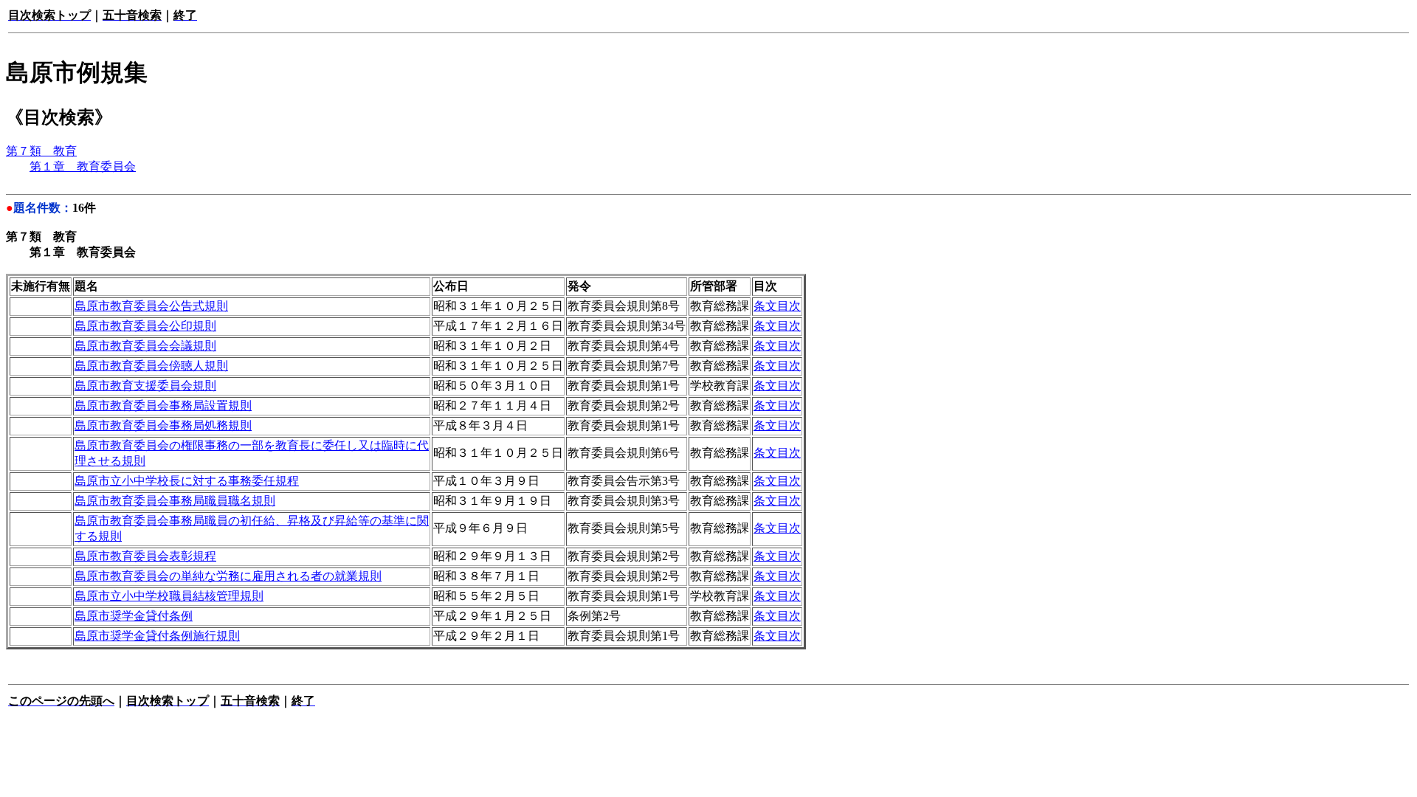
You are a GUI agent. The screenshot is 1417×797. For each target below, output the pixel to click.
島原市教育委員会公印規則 (145, 326)
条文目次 (777, 306)
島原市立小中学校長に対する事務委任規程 (187, 481)
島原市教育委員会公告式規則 (151, 306)
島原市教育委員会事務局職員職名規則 (175, 500)
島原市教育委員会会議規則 (145, 345)
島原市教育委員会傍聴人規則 (151, 365)
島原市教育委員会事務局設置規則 (163, 405)
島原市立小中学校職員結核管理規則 (169, 596)
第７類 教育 (41, 151)
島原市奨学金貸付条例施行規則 (157, 635)
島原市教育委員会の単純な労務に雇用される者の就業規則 (228, 576)
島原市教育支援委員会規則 (145, 385)
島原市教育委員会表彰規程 (145, 556)
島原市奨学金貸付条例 (134, 616)
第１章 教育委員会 (83, 166)
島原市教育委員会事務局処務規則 (163, 425)
